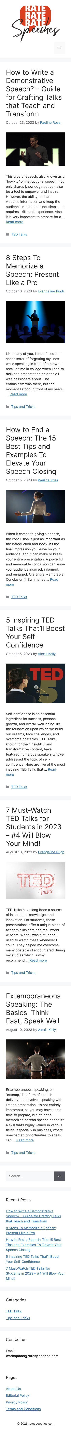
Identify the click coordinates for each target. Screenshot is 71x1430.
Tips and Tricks (23, 407)
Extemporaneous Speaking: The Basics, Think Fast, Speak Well (33, 1008)
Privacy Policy (17, 1402)
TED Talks (19, 234)
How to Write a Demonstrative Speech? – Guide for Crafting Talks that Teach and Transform (34, 93)
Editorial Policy (17, 1395)
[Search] (59, 1176)
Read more (14, 222)
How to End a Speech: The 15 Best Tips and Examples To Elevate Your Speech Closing (31, 450)
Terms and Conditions (23, 1409)
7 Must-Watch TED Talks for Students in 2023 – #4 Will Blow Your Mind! (34, 827)
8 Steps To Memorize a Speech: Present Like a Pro (32, 270)
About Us (13, 1389)
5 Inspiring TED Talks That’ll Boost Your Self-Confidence (35, 632)
